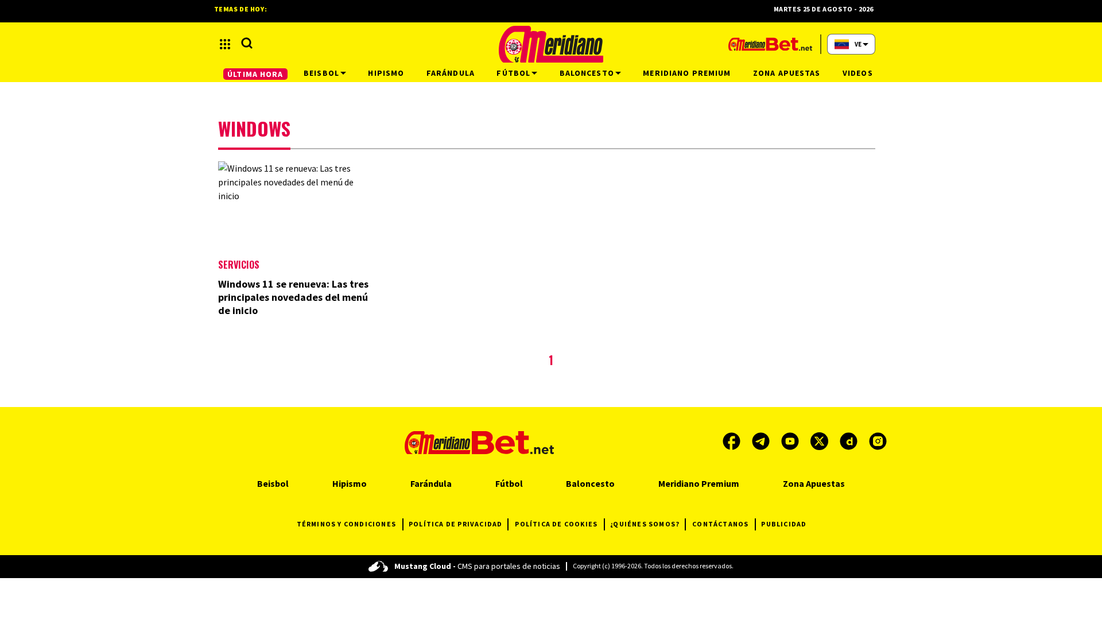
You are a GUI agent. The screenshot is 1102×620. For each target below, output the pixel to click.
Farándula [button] (450, 73)
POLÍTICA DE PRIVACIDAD (455, 524)
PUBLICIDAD (783, 524)
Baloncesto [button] (587, 73)
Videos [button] (858, 73)
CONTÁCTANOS (720, 524)
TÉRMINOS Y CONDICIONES (346, 524)
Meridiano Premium (698, 483)
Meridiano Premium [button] (687, 73)
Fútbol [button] (513, 73)
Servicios (238, 265)
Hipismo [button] (386, 73)
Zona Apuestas (814, 483)
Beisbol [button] (321, 73)
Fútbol (509, 483)
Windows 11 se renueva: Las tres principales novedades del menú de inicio (293, 297)
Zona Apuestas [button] (787, 73)
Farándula (431, 483)
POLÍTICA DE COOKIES (556, 524)
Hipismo (349, 483)
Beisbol (273, 483)
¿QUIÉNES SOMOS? (645, 524)
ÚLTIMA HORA (255, 74)
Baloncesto (590, 483)
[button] (225, 44)
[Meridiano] (551, 44)
